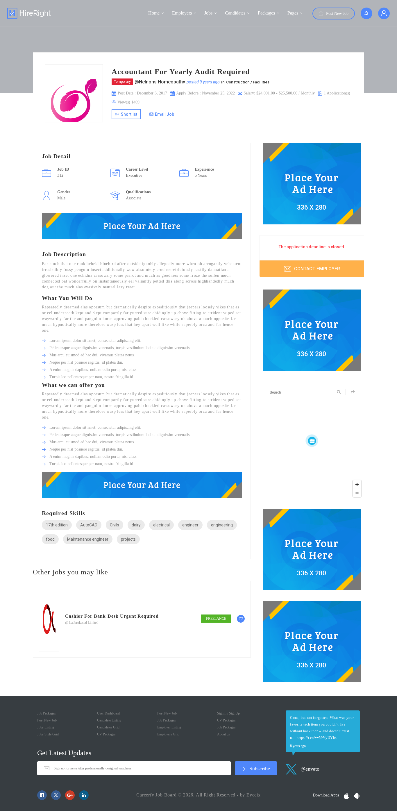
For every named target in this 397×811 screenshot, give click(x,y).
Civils (114, 525)
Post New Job (336, 13)
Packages (266, 12)
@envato (309, 769)
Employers (182, 12)
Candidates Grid (108, 727)
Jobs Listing (45, 727)
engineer (190, 525)
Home (154, 12)
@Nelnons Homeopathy (160, 82)
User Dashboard (108, 713)
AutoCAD (88, 525)
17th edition (57, 525)
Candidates (235, 12)
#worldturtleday (308, 718)
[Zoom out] (357, 493)
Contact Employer (316, 268)
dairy (136, 525)
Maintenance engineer (87, 539)
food (50, 539)
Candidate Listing (109, 720)
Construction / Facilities (247, 82)
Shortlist (128, 114)
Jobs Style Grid (48, 734)
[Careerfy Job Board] (29, 13)
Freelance (216, 619)
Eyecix (253, 794)
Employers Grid (168, 734)
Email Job (164, 114)
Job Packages (46, 713)
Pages (292, 12)
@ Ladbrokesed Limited (81, 622)
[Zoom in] (357, 484)
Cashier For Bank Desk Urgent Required (112, 616)
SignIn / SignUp (228, 713)
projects (128, 539)
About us (223, 734)
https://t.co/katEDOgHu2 (322, 738)
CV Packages (106, 734)
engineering (222, 525)
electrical (161, 525)
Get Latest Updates (64, 753)
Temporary (122, 82)
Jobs (208, 12)
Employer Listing (169, 727)
